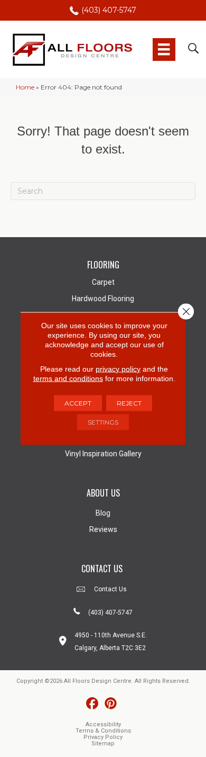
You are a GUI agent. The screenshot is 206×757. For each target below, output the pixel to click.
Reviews (103, 529)
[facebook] (92, 703)
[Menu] (164, 49)
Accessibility (103, 724)
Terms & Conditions (103, 731)
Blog (103, 513)
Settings (103, 422)
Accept (77, 403)
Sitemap (103, 743)
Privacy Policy (103, 737)
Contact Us (110, 589)
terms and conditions (68, 378)
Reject (129, 403)
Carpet (103, 282)
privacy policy (118, 369)
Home (25, 87)
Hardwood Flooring (103, 298)
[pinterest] (110, 703)
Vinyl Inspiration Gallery (103, 453)
